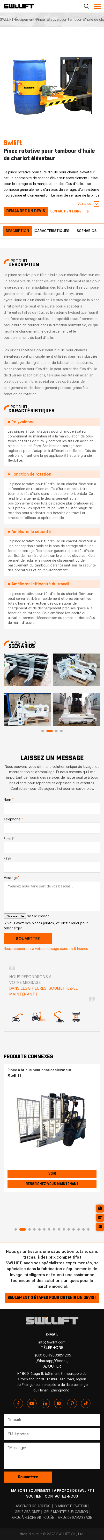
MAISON (18, 1490)
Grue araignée (27, 1512)
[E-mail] (100, 1227)
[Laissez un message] (100, 1218)
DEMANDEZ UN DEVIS (25, 211)
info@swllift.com (52, 1342)
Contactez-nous (61, 1496)
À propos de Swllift (73, 1490)
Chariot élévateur (70, 1506)
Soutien (33, 1496)
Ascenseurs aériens (33, 1506)
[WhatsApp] (100, 1209)
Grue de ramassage (75, 1518)
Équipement (40, 1490)
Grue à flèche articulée (33, 1518)
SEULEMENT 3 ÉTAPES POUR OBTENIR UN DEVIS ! (52, 1297)
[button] (42, 731)
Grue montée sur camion (66, 1512)
